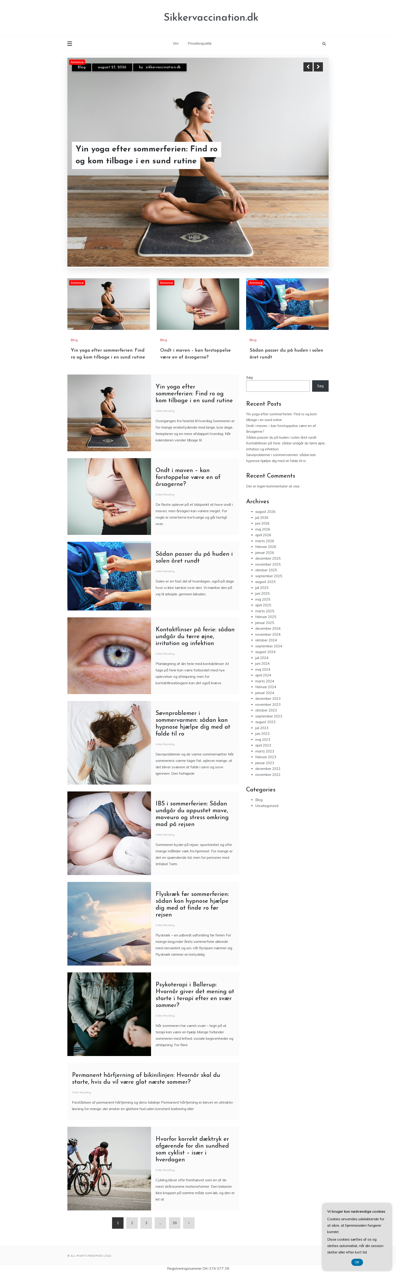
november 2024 (267, 599)
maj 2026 (262, 494)
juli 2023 (261, 693)
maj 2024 (262, 634)
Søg (249, 342)
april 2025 (263, 570)
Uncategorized (266, 771)
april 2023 (263, 710)
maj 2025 (262, 564)
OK (357, 1262)
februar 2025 (265, 582)
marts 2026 (264, 506)
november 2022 (267, 740)
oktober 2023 (266, 675)
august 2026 (265, 477)
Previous (308, 66)
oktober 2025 (266, 535)
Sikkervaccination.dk (211, 18)
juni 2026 (262, 488)
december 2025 (267, 523)
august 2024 (265, 617)
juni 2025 (262, 558)
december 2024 (267, 593)
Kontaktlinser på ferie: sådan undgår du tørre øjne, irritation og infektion (195, 602)
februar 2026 (265, 512)
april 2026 (263, 500)
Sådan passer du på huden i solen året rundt (281, 402)
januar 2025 (264, 588)
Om (176, 43)
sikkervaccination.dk (162, 67)
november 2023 (267, 670)
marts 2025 (264, 576)
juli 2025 (261, 553)
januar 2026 (264, 518)
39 (175, 1188)
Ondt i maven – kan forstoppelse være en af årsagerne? (149, 155)
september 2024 (268, 611)
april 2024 (263, 640)
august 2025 (265, 547)
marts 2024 (264, 646)
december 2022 (267, 734)
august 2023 (265, 687)
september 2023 (268, 681)
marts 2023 (264, 716)
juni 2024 (262, 629)
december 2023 (267, 664)
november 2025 (267, 529)
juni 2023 (262, 699)
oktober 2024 (266, 605)
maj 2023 (262, 705)
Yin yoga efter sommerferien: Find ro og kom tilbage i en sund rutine (194, 359)
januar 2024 (264, 658)
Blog (81, 67)
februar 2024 (265, 652)
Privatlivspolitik (200, 43)
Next (318, 66)
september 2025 (268, 541)
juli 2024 (261, 623)
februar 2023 (265, 722)
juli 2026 (261, 483)
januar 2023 (264, 728)
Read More (310, 155)
